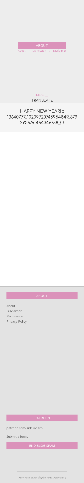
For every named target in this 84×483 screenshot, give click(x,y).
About (10, 306)
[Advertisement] (42, 180)
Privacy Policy (16, 321)
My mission (14, 316)
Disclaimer (14, 311)
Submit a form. (17, 436)
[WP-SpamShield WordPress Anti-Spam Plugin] (21, 461)
